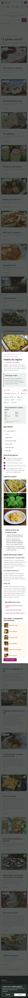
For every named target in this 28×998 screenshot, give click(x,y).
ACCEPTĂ (20, 994)
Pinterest (7, 402)
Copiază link (14, 402)
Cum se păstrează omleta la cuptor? (15, 613)
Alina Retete (10, 362)
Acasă (5, 354)
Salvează (8, 390)
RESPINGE (8, 994)
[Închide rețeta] (26, 336)
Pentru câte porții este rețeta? (14, 610)
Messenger (13, 397)
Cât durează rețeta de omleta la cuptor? (13, 606)
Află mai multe (5, 991)
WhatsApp (7, 399)
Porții (5, 431)
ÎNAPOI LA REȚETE (10, 659)
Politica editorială (16, 362)
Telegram (20, 399)
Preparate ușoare (10, 354)
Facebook (20, 397)
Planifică (8, 393)
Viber (13, 399)
